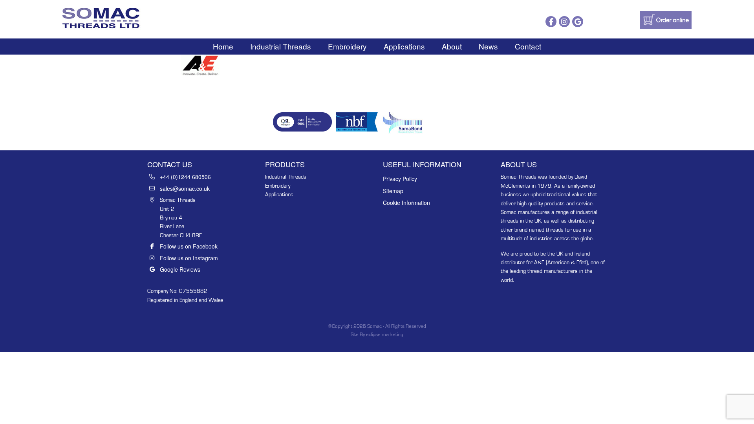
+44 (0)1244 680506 (185, 177)
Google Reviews (180, 269)
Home (223, 46)
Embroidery (347, 46)
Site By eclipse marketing (377, 334)
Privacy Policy (400, 179)
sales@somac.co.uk (185, 188)
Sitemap (393, 191)
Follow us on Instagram (189, 258)
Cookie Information (406, 203)
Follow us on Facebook (189, 246)
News (488, 46)
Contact (528, 46)
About (452, 46)
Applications (404, 46)
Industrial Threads (280, 46)
